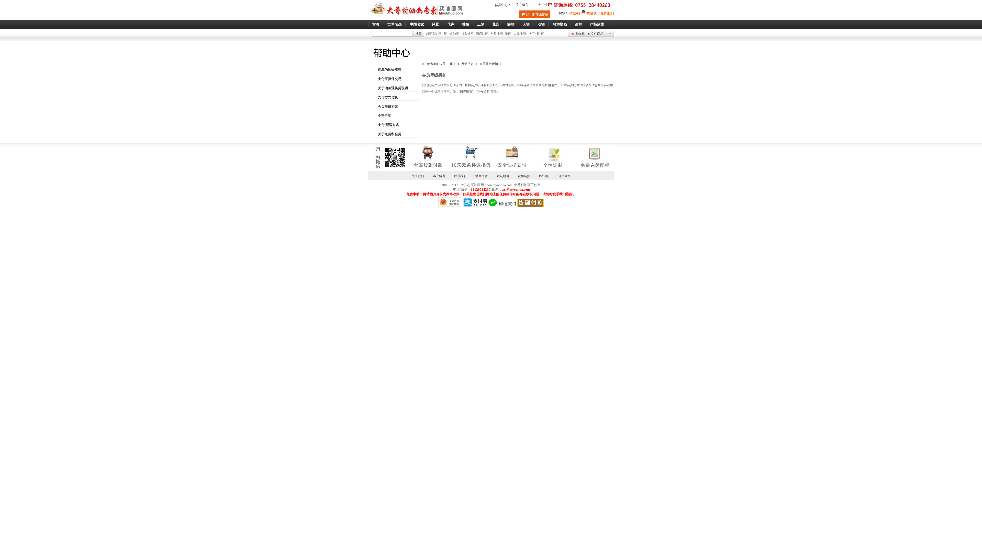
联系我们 (460, 176)
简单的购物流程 (389, 70)
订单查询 (564, 176)
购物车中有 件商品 (589, 34)
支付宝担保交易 (389, 79)
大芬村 (542, 5)
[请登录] (574, 13)
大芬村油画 (536, 34)
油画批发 (481, 176)
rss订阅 (544, 176)
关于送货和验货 (389, 134)
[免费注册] (606, 13)
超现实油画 (433, 34)
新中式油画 (451, 34)
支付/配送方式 (388, 125)
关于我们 (418, 176)
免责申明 (384, 116)
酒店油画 (482, 34)
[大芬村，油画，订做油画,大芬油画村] (417, 16)
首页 (452, 64)
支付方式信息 (388, 97)
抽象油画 (467, 34)
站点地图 (503, 176)
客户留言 (522, 5)
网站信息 (467, 64)
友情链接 (524, 176)
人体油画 (520, 34)
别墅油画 (496, 34)
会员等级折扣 (488, 64)
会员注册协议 (388, 106)
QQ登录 (591, 13)
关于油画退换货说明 (393, 88)
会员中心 (501, 5)
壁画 (508, 34)
